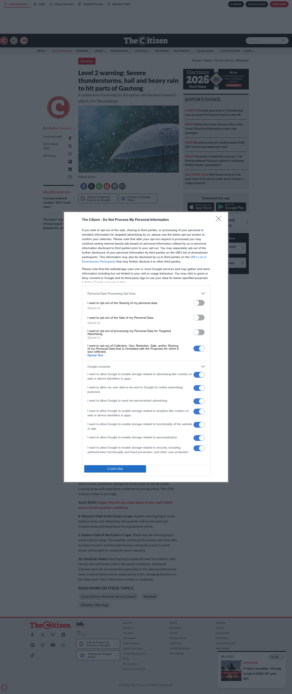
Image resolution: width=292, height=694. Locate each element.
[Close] (220, 220)
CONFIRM (115, 469)
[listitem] (146, 293)
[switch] (199, 303)
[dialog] (146, 347)
